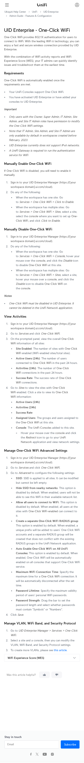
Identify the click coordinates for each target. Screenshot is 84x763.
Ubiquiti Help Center (15, 11)
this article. (60, 650)
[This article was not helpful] (56, 675)
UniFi (34, 11)
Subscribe (70, 744)
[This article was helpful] (44, 675)
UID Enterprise (51, 11)
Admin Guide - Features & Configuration (30, 15)
